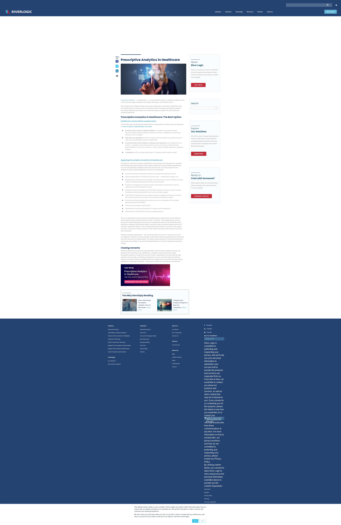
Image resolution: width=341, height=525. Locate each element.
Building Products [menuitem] (145, 329)
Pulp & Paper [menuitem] (144, 348)
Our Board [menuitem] (175, 329)
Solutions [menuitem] (218, 12)
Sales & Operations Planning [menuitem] (116, 342)
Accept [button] (195, 521)
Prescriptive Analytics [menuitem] (114, 364)
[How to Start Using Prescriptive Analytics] (129, 305)
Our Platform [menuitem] (112, 361)
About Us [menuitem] (270, 12)
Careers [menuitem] (174, 367)
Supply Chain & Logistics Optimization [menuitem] (119, 345)
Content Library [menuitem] (176, 357)
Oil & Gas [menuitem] (143, 345)
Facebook (209, 325)
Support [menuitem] (206, 492)
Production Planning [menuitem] (114, 339)
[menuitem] (111, 326)
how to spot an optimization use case (137, 126)
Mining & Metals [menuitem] (145, 342)
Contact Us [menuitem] (175, 336)
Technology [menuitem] (239, 12)
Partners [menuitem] (260, 12)
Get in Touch (331, 11)
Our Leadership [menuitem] (177, 332)
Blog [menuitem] (173, 354)
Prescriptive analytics (128, 100)
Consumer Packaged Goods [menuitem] (148, 336)
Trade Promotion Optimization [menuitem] (117, 352)
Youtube (209, 332)
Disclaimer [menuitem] (207, 489)
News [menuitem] (173, 360)
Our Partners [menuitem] (176, 345)
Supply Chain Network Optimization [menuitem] (118, 348)
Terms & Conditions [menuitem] (210, 502)
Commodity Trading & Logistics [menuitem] (117, 332)
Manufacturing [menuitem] (144, 339)
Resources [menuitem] (250, 12)
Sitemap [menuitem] (206, 499)
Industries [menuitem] (228, 12)
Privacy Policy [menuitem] (208, 495)
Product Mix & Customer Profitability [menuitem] (119, 336)
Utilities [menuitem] (142, 352)
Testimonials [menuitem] (176, 363)
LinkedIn (209, 329)
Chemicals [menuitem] (143, 332)
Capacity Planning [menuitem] (113, 329)
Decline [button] (203, 521)
